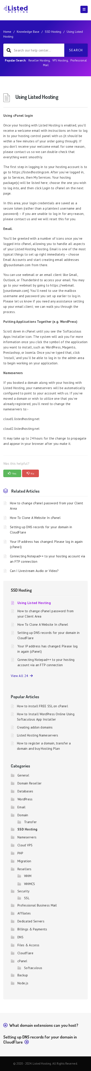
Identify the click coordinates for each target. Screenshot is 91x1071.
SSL (26, 898)
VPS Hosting (60, 60)
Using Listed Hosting (34, 603)
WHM (27, 876)
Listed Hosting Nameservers (37, 735)
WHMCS (29, 884)
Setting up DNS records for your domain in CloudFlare (41, 529)
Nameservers (26, 837)
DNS (20, 937)
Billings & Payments (32, 929)
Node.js (22, 983)
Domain (22, 815)
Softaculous (33, 968)
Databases (25, 791)
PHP (20, 853)
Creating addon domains (35, 727)
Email (21, 807)
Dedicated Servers (30, 921)
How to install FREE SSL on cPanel (42, 706)
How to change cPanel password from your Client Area (46, 506)
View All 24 (20, 676)
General (23, 775)
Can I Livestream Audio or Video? (34, 571)
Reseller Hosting (39, 60)
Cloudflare (25, 953)
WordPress (25, 799)
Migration (24, 861)
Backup (22, 975)
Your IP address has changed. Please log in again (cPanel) (46, 544)
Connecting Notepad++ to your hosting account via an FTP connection (47, 559)
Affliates (24, 913)
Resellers (24, 869)
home (7, 32)
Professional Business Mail (37, 905)
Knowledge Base (28, 32)
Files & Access (28, 945)
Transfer (30, 822)
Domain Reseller (29, 783)
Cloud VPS (25, 845)
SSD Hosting (53, 32)
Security (23, 891)
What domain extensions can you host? (43, 1025)
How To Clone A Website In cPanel (35, 518)
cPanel (22, 961)
